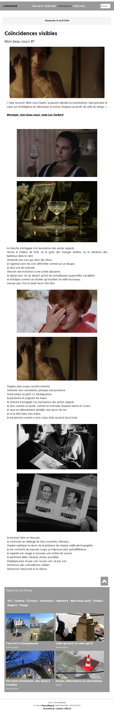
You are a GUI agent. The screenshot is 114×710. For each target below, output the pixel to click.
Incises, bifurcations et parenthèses (79, 681)
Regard (12, 605)
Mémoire (62, 601)
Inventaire (47, 601)
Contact (59, 708)
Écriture (50, 6)
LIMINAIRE (10, 6)
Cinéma (19, 601)
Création (79, 6)
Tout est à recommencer (22, 643)
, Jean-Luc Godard (35, 115)
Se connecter (49, 708)
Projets (37, 6)
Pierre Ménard (48, 705)
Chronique (64, 6)
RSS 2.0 (68, 708)
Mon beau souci (81, 601)
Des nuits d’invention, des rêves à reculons (28, 683)
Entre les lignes (12, 647)
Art (9, 601)
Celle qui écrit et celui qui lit (74, 643)
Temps (23, 605)
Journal (59, 685)
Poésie (98, 601)
